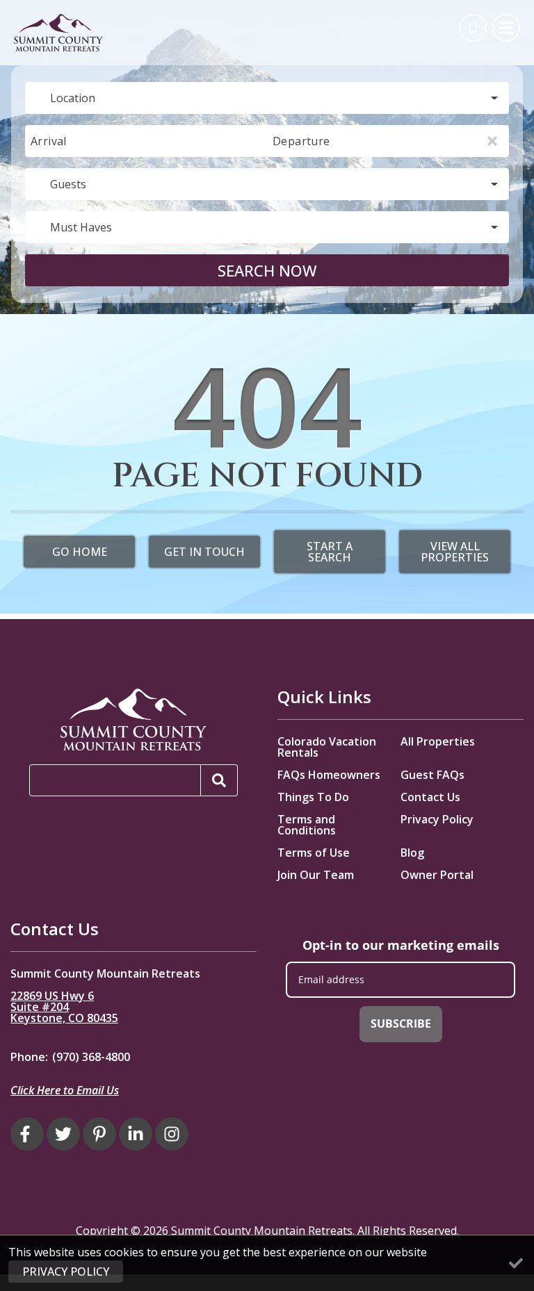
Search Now (267, 270)
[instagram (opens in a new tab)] (171, 1134)
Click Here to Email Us (64, 1090)
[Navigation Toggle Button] (506, 28)
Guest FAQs (432, 774)
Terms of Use (313, 852)
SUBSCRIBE (401, 1023)
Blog (412, 852)
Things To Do (313, 797)
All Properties (437, 741)
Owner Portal (437, 874)
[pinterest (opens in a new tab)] (99, 1134)
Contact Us (430, 797)
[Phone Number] (473, 28)
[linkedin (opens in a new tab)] (135, 1134)
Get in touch (204, 551)
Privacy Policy (437, 819)
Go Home (79, 551)
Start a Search (330, 551)
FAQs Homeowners (328, 774)
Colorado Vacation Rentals (326, 747)
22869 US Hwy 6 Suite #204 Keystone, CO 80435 (64, 1006)
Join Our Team (315, 874)
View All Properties (455, 551)
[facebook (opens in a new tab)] (27, 1134)
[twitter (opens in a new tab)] (63, 1134)
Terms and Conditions (306, 825)
